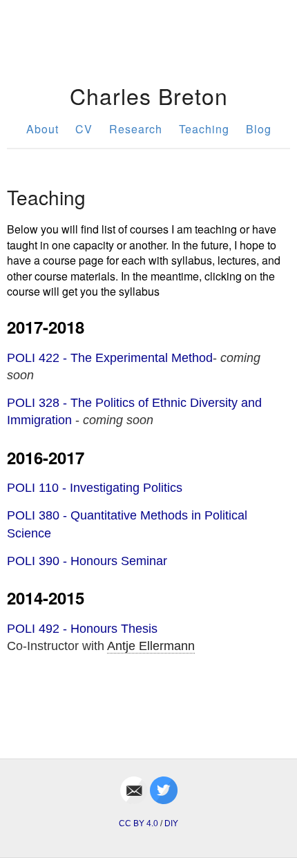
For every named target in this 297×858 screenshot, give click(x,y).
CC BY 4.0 (138, 823)
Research (135, 129)
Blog (258, 129)
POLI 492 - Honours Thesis (82, 629)
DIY (171, 823)
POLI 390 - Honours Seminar (87, 561)
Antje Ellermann (151, 646)
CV (84, 129)
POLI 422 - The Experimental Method (110, 358)
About (42, 129)
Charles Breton (149, 95)
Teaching (204, 129)
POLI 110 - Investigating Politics (94, 488)
